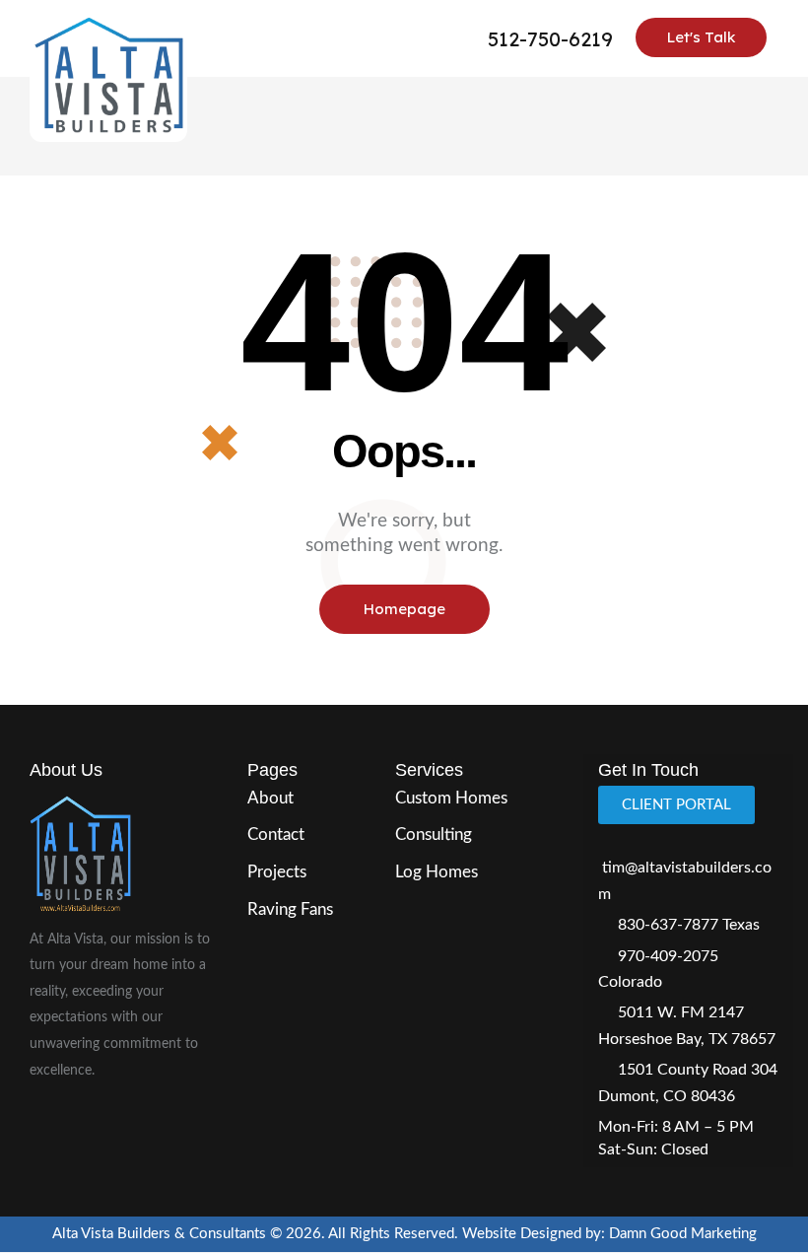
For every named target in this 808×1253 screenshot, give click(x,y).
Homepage (404, 608)
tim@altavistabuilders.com (685, 881)
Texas (741, 925)
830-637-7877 (668, 925)
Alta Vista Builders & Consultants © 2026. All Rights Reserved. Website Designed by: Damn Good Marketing (404, 1233)
